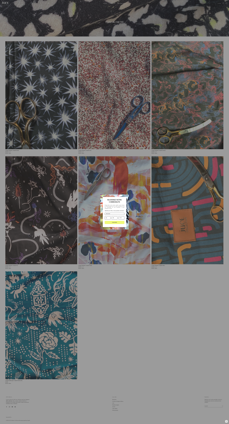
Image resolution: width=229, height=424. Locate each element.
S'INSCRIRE (114, 222)
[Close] (127, 196)
